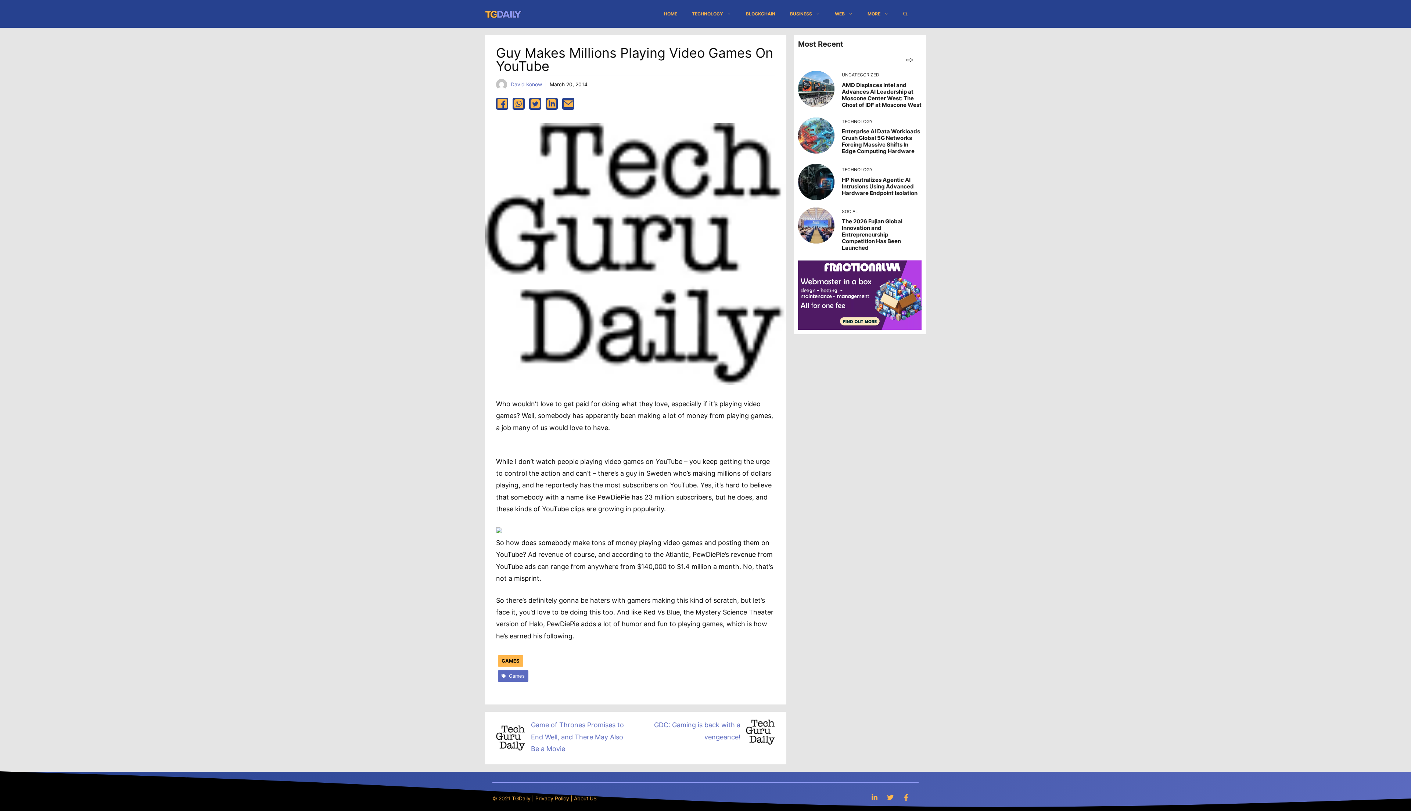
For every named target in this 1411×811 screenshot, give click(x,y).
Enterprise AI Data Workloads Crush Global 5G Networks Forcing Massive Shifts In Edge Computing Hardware (881, 141)
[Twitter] (890, 797)
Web (840, 14)
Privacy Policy (552, 798)
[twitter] (535, 104)
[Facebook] (906, 797)
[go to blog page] (909, 60)
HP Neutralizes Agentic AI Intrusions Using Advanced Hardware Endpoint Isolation (880, 186)
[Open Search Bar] (905, 14)
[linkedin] (552, 104)
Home (670, 14)
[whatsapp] (519, 104)
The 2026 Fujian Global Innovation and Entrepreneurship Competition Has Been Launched (872, 234)
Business (801, 14)
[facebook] (502, 104)
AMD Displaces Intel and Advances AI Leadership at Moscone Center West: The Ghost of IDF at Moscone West (882, 95)
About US (585, 798)
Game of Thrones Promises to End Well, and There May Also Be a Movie (577, 737)
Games (511, 661)
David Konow (526, 84)
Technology (707, 14)
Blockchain (760, 14)
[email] (568, 104)
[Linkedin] (874, 797)
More (874, 14)
